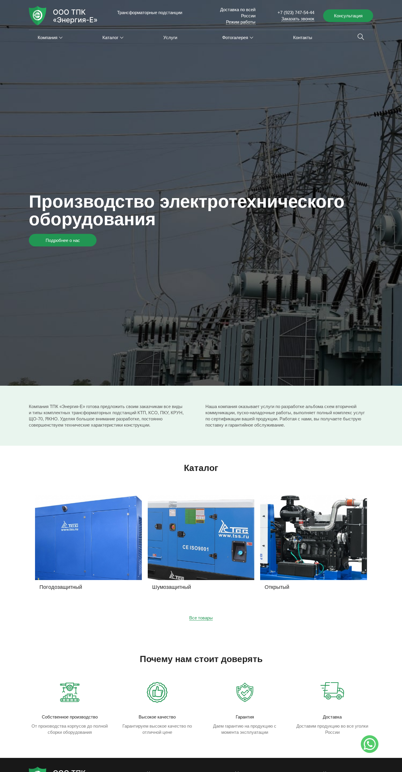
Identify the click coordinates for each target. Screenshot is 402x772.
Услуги (170, 37)
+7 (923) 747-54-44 (296, 12)
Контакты (302, 37)
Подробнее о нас (63, 240)
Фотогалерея (235, 37)
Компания (47, 37)
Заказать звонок (297, 18)
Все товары (201, 617)
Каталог (110, 37)
